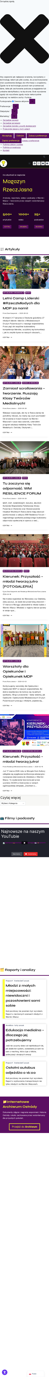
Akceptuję (7, 135)
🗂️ (2, 970)
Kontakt (6, 150)
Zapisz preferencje (10, 140)
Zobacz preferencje (38, 135)
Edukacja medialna (30, 383)
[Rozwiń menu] (29, 163)
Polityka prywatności (12, 147)
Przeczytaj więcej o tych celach (16, 129)
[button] (24, 39)
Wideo (28, 293)
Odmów (20, 135)
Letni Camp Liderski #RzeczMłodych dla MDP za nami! (21, 303)
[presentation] (24, 272)
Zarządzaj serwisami (11, 123)
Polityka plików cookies (13, 144)
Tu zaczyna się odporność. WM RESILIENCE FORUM (22, 488)
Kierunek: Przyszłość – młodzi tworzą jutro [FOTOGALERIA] (23, 582)
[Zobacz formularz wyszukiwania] (44, 157)
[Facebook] (34, 163)
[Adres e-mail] (47, 163)
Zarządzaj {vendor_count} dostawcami (19, 126)
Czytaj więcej (10, 798)
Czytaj (7, 337)
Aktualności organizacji (13, 293)
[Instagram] (39, 163)
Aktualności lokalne (12, 383)
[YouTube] (43, 163)
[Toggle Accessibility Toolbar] (5, 1372)
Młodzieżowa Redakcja (12, 571)
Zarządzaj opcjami (10, 120)
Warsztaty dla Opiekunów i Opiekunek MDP (17, 671)
